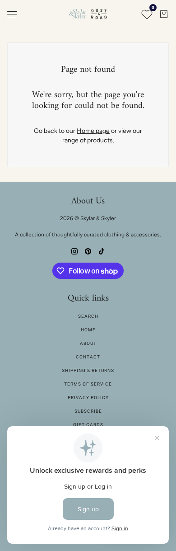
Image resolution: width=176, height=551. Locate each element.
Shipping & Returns (88, 370)
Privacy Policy (88, 397)
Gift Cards (88, 424)
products (100, 140)
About (88, 343)
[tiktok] (101, 250)
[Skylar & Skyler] (88, 14)
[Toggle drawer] (12, 14)
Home (88, 329)
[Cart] (164, 14)
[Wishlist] (147, 14)
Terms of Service (88, 383)
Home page (93, 131)
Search (88, 316)
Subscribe (88, 411)
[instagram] (74, 250)
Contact (88, 356)
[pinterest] (88, 250)
